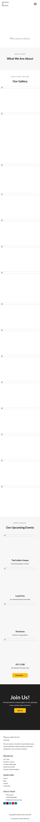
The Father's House (20, 560)
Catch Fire (20, 596)
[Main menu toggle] (35, 4)
